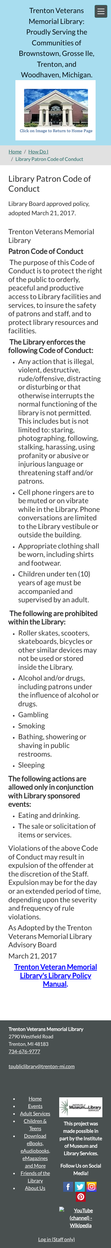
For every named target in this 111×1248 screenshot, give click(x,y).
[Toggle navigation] (101, 11)
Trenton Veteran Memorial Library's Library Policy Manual (55, 975)
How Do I (38, 151)
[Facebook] (68, 1186)
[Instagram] (92, 1186)
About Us (35, 1188)
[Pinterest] (81, 1196)
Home (15, 151)
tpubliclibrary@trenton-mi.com (42, 1066)
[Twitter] (80, 1186)
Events (35, 1106)
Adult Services (35, 1113)
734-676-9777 (24, 1051)
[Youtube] (80, 1217)
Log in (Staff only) (56, 1239)
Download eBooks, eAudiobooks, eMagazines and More (35, 1150)
